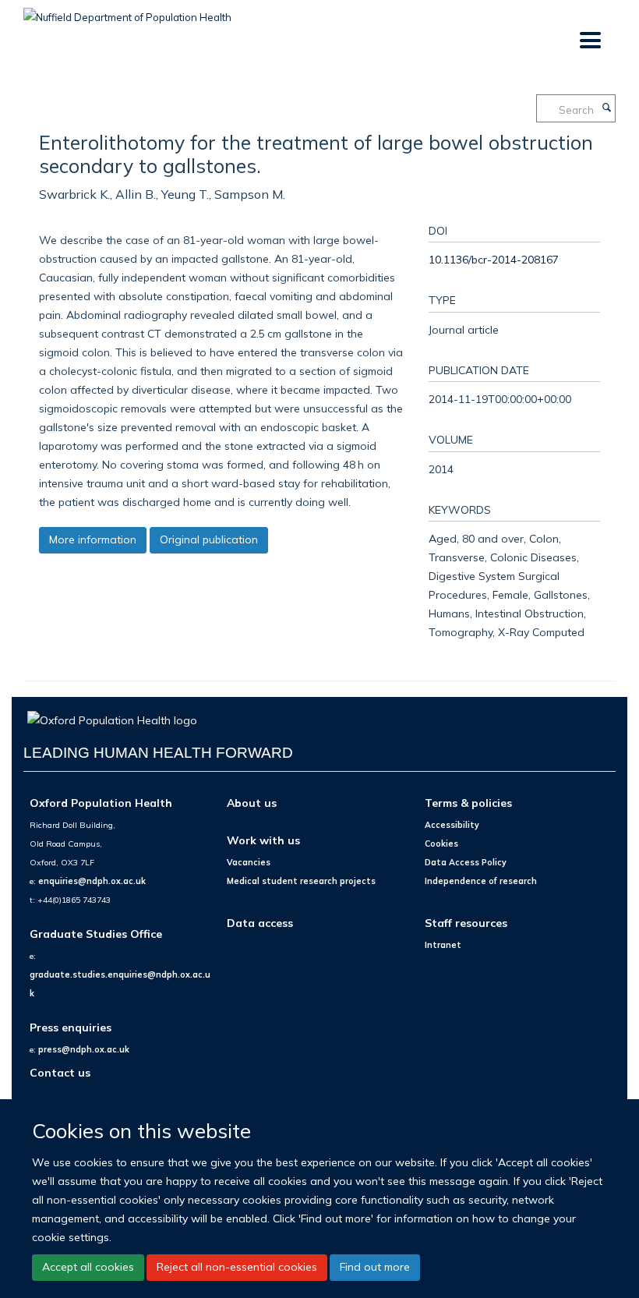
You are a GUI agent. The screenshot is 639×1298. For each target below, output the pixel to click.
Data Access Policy (466, 862)
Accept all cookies (88, 1267)
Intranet (443, 944)
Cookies (441, 843)
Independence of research (481, 880)
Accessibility (452, 824)
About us (252, 802)
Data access (260, 922)
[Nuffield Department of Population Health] (127, 11)
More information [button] (92, 539)
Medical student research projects (301, 880)
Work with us (263, 840)
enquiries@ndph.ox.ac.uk (92, 880)
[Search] (606, 108)
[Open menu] (589, 41)
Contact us (60, 1072)
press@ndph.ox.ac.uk (83, 1049)
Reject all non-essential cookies (237, 1267)
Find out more (375, 1267)
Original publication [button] (209, 539)
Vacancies (248, 862)
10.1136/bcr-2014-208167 (494, 259)
